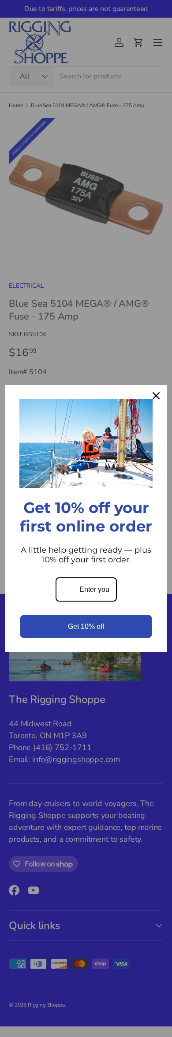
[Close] (156, 395)
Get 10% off (86, 626)
